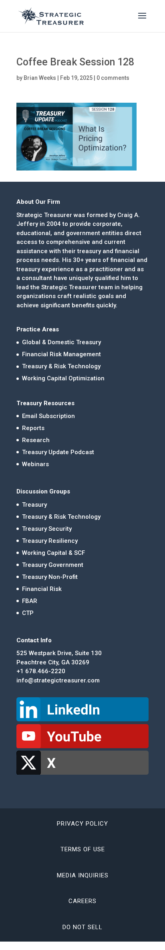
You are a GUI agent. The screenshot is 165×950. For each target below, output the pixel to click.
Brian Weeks (40, 78)
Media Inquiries (83, 875)
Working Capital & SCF (53, 552)
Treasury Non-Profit (50, 577)
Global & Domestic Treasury (61, 342)
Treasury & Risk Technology (61, 366)
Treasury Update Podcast (58, 452)
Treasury (34, 504)
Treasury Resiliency (50, 540)
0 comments (113, 78)
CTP (28, 613)
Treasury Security (47, 528)
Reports (33, 428)
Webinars (35, 464)
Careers (82, 901)
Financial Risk (42, 589)
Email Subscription (48, 416)
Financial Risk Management (61, 354)
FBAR (29, 601)
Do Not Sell (82, 927)
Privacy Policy (82, 823)
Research (36, 440)
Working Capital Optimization (63, 378)
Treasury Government (52, 564)
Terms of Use (82, 849)
